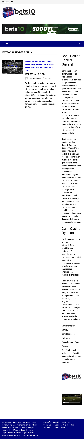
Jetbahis (46, 427)
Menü (8, 44)
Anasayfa (47, 422)
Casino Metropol (61, 425)
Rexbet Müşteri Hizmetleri (36, 67)
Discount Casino (59, 427)
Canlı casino (67, 71)
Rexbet (35, 61)
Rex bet (28, 61)
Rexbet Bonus (45, 61)
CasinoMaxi (47, 425)
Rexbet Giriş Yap (35, 74)
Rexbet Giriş (30, 64)
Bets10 (56, 422)
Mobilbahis (66, 422)
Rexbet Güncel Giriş (44, 64)
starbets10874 (36, 78)
